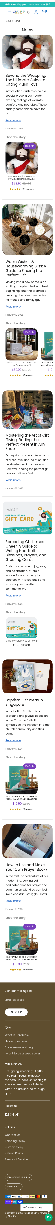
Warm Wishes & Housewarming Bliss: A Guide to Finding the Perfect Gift (26, 268)
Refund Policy (14, 1153)
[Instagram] (12, 1114)
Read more (13, 120)
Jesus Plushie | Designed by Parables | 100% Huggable (21, 177)
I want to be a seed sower (22, 1053)
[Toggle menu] (8, 12)
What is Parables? (17, 1035)
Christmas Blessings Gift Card (22, 641)
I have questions (16, 1041)
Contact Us (12, 1135)
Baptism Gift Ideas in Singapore (24, 702)
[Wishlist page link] (28, 12)
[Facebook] (7, 1114)
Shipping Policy (15, 1141)
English (12, 1186)
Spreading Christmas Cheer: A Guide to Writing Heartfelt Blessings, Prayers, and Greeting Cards (26, 550)
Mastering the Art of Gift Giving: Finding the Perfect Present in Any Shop (27, 442)
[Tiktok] (17, 1114)
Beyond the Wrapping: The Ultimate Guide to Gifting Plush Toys (26, 80)
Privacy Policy (14, 1147)
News (17, 21)
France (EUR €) (17, 1177)
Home (8, 21)
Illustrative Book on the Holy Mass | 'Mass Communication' (21, 798)
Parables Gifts (31, 1213)
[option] (20, 167)
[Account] (36, 11)
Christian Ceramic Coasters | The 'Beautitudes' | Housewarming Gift (21, 364)
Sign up (16, 1012)
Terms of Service (16, 1159)
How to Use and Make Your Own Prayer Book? (26, 867)
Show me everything (19, 1047)
